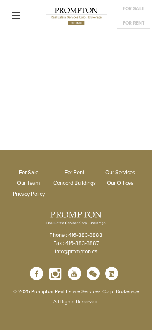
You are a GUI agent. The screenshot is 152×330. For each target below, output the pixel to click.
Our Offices (120, 183)
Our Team (28, 183)
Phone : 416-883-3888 (76, 235)
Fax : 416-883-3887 (76, 243)
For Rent (133, 22)
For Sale (133, 8)
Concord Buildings (74, 183)
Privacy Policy (29, 194)
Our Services (120, 172)
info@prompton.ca (76, 251)
